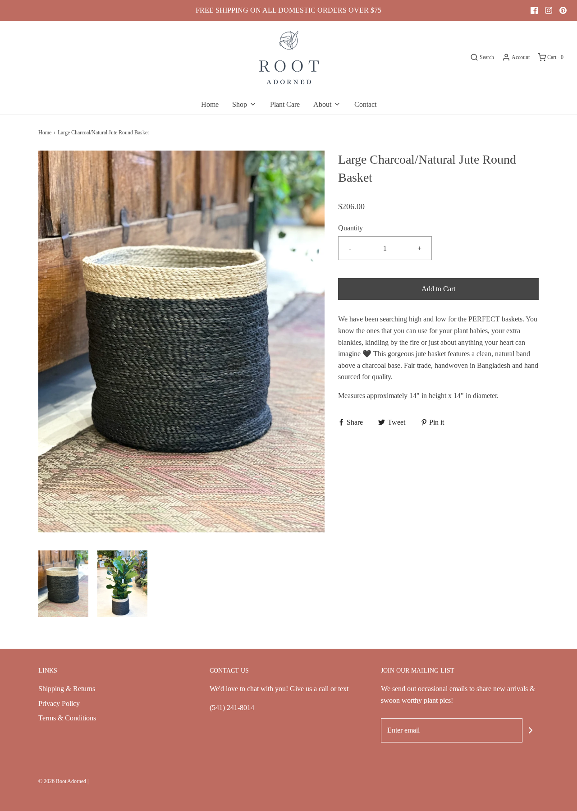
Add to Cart (438, 289)
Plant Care (285, 104)
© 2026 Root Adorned (62, 781)
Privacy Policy (59, 703)
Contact (365, 104)
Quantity (350, 228)
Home (210, 104)
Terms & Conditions (67, 718)
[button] (63, 583)
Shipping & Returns (66, 688)
